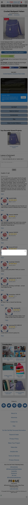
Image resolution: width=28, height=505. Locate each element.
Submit (14, 263)
